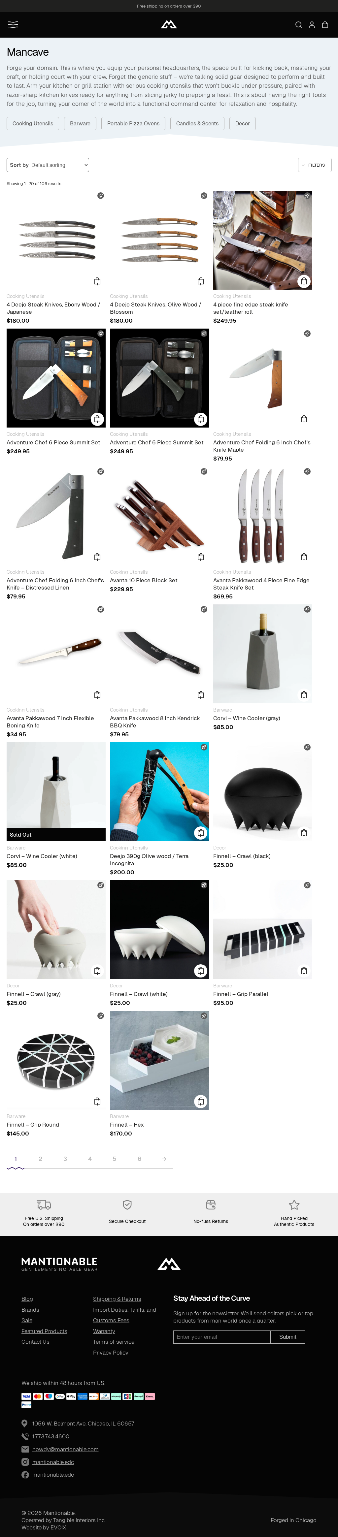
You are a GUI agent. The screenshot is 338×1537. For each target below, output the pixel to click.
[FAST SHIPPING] (56, 240)
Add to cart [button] (97, 281)
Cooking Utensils (33, 123)
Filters (316, 165)
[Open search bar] (298, 24)
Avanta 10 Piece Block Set (144, 580)
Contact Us (35, 1341)
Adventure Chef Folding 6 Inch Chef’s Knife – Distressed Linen (55, 584)
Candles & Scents (197, 123)
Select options (304, 970)
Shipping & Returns (117, 1298)
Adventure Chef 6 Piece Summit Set (53, 442)
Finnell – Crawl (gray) (34, 994)
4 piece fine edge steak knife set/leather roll (250, 308)
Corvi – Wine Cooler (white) (42, 856)
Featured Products (44, 1331)
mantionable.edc (37, 1462)
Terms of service (113, 1341)
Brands (30, 1309)
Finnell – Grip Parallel (240, 994)
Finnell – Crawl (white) (139, 994)
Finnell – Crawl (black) (242, 856)
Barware (80, 123)
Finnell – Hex (127, 1124)
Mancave (28, 52)
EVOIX (58, 1527)
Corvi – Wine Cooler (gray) (246, 718)
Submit (287, 1337)
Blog (27, 1298)
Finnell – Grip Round (33, 1124)
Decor (242, 123)
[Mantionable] (169, 24)
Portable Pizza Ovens (133, 123)
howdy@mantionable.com (65, 1449)
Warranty (104, 1331)
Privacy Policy (110, 1352)
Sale (26, 1320)
